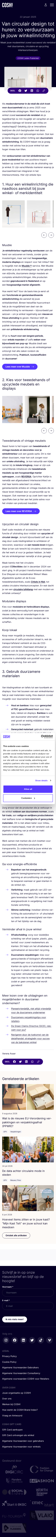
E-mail (6, 1300)
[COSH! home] (7, 5)
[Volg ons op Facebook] (14, 1340)
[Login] (45, 5)
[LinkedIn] (32, 91)
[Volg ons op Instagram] (6, 1340)
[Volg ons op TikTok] (41, 1340)
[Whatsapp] (38, 91)
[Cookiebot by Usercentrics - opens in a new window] (41, 736)
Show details (41, 780)
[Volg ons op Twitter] (32, 1340)
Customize (26, 798)
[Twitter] (26, 91)
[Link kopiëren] (44, 91)
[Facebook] (20, 91)
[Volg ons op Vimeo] (49, 1340)
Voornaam (7, 1287)
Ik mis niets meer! (15, 1319)
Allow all (28, 789)
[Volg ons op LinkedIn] (23, 1340)
